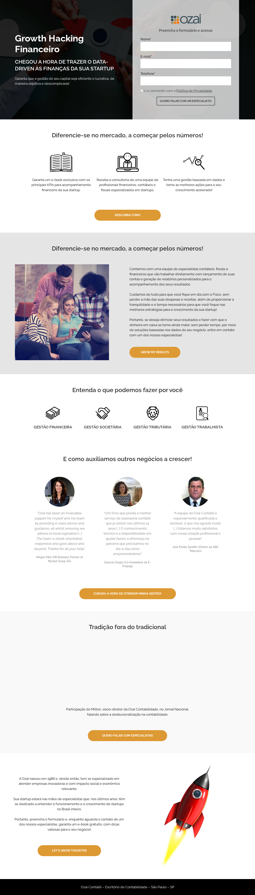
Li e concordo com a (178, 91)
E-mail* (146, 56)
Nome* (145, 39)
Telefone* (147, 74)
